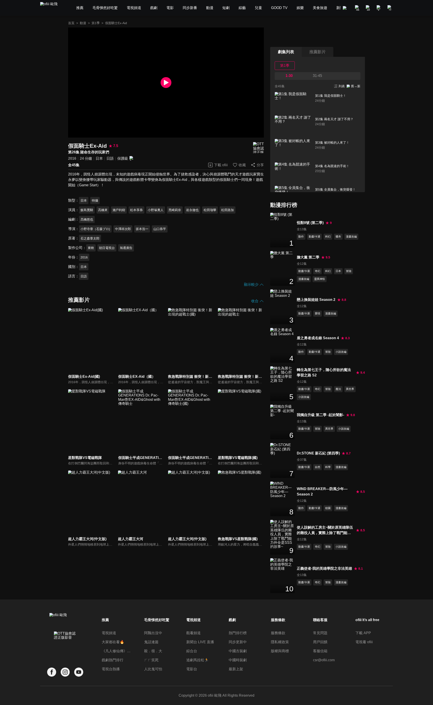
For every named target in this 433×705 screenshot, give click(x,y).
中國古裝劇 (238, 651)
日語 (110, 158)
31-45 (317, 76)
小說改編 (341, 351)
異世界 (350, 389)
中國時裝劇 (238, 660)
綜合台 (191, 651)
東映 (91, 248)
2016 (72, 158)
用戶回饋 (320, 642)
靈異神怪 (319, 279)
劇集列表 (286, 52)
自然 (317, 467)
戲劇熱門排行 (112, 660)
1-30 (289, 76)
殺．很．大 (153, 651)
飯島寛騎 (87, 210)
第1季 (96, 23)
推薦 (105, 620)
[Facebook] (51, 672)
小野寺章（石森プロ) (95, 229)
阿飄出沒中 (153, 633)
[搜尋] (357, 8)
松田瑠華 (210, 210)
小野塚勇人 (156, 210)
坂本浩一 (142, 229)
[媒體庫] (368, 8)
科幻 (328, 236)
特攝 (95, 200)
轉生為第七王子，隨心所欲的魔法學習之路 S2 (324, 372)
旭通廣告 (126, 248)
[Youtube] (78, 672)
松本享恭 (136, 210)
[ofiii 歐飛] (51, 8)
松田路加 (227, 210)
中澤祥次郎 (123, 229)
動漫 (83, 23)
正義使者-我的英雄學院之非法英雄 (324, 568)
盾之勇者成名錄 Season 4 (318, 338)
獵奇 (338, 236)
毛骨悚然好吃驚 (156, 620)
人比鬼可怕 (153, 669)
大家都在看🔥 (113, 642)
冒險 (348, 271)
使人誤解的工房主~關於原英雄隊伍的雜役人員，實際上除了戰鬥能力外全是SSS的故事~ (325, 530)
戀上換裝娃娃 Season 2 (316, 300)
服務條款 (278, 633)
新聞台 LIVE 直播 (200, 642)
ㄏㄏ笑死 (151, 660)
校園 (328, 508)
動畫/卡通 (314, 236)
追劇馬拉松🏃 (197, 660)
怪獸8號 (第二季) (310, 223)
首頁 (71, 23)
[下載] (379, 8)
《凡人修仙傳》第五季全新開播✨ (117, 651)
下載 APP (363, 633)
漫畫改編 (351, 236)
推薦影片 (317, 52)
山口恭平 (159, 229)
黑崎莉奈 (174, 210)
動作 (301, 236)
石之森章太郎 (90, 238)
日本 (99, 158)
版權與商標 (280, 651)
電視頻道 (109, 633)
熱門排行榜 (238, 633)
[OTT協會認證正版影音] (258, 147)
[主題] (390, 8)
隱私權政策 (280, 642)
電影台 (191, 669)
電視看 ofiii (364, 642)
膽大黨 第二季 (308, 257)
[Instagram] (65, 672)
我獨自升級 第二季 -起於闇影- (320, 415)
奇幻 (317, 271)
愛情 (317, 313)
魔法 (338, 389)
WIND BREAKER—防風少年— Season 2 (322, 491)
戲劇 (232, 620)
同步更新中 (238, 642)
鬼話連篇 (151, 642)
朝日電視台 (107, 248)
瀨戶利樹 (119, 210)
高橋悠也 (87, 219)
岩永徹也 (192, 210)
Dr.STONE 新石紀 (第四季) (318, 453)
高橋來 (103, 210)
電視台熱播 (111, 669)
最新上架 (236, 669)
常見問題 (320, 633)
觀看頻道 (193, 633)
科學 (328, 467)
